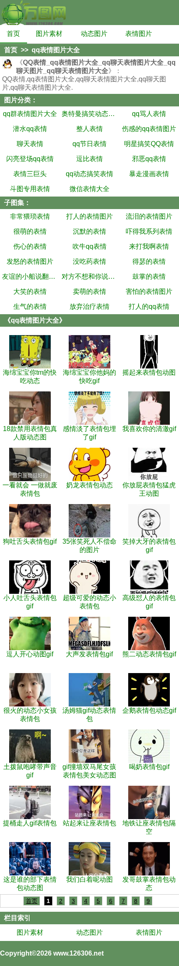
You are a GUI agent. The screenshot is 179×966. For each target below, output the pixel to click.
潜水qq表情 (30, 128)
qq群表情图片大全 (30, 113)
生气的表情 (30, 306)
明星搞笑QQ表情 (149, 143)
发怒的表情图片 (30, 261)
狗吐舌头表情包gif (30, 541)
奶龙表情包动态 (89, 485)
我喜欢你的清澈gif (149, 428)
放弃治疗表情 (89, 306)
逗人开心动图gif (29, 654)
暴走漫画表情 (149, 173)
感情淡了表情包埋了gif (89, 433)
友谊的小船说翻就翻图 (29, 276)
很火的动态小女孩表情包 (30, 714)
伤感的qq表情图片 (149, 128)
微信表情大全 (89, 188)
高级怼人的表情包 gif (149, 602)
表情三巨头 (30, 173)
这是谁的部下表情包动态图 (30, 883)
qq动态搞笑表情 (89, 173)
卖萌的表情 (89, 291)
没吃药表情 (89, 261)
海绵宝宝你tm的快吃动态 (30, 376)
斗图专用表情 (30, 188)
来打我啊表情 (149, 246)
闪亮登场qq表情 (30, 158)
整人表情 (89, 128)
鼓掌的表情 (149, 276)
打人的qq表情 (149, 306)
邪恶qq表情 (149, 158)
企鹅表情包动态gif (149, 710)
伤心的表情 (30, 246)
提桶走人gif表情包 (30, 823)
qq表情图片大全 (56, 49)
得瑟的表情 (149, 261)
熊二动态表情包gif (149, 654)
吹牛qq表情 (89, 246)
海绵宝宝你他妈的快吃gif (89, 376)
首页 (13, 33)
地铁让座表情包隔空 (149, 827)
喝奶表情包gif (149, 766)
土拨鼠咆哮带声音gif (30, 771)
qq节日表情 (89, 143)
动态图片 (94, 33)
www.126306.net (78, 953)
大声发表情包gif (89, 654)
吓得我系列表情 (149, 231)
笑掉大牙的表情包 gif (149, 545)
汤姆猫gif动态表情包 (89, 714)
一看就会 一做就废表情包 (29, 489)
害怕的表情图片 (149, 291)
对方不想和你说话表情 (89, 276)
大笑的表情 (30, 291)
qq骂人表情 (149, 113)
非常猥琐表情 (30, 216)
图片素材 (49, 33)
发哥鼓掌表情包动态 (149, 883)
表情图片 (138, 33)
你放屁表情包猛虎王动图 (149, 489)
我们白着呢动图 (89, 879)
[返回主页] (33, 12)
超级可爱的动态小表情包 (89, 602)
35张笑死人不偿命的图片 (89, 545)
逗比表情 (89, 158)
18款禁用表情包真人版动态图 (30, 433)
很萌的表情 (30, 231)
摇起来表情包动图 (149, 372)
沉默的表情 (89, 231)
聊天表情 (30, 143)
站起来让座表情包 (89, 823)
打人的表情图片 (89, 216)
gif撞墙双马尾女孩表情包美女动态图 (89, 771)
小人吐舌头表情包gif (30, 602)
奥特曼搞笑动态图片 (89, 113)
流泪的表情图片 (149, 216)
